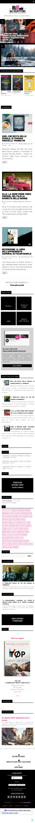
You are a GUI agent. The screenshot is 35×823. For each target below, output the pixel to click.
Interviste (28, 525)
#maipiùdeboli (6, 513)
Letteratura (15, 528)
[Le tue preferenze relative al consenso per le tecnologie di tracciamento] (32, 820)
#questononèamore (7, 516)
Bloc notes (11, 519)
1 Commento (4, 258)
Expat (24, 522)
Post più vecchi (17, 285)
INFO (17, 696)
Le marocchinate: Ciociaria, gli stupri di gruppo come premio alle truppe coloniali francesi (18, 602)
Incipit (17, 525)
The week (26, 544)
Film (29, 522)
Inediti (22, 525)
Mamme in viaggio (6, 531)
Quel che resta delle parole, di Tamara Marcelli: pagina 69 (14, 138)
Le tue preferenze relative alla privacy (18, 810)
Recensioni (26, 541)
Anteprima (15, 516)
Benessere (5, 519)
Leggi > (4, 162)
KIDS (9, 528)
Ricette (4, 544)
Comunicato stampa (7, 522)
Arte (21, 516)
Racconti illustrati (7, 541)
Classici (23, 519)
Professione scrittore (8, 538)
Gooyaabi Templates (15, 802)
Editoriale (19, 522)
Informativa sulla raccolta (10, 813)
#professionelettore (26, 513)
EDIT (9, 145)
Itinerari (5, 528)
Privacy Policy (13, 784)
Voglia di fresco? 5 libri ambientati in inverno (14, 59)
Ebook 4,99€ (17, 691)
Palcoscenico (11, 534)
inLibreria (15, 547)
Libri (21, 528)
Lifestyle (26, 528)
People (17, 534)
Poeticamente (24, 534)
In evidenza (12, 525)
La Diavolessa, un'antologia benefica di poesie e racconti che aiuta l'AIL (15, 36)
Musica (4, 534)
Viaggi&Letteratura (7, 547)
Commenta (4, 145)
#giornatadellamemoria (24, 510)
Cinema (17, 519)
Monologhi (20, 531)
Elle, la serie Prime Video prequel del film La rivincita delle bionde (16, 196)
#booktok (15, 510)
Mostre (26, 531)
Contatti (11, 806)
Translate (13, 502)
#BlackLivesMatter (7, 510)
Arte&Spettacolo (28, 516)
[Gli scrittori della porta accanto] (17, 9)
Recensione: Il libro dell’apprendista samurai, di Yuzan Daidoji (16, 251)
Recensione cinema (18, 541)
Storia (20, 544)
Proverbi (17, 538)
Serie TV (15, 544)
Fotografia (5, 525)
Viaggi (30, 544)
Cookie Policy (22, 784)
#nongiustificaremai (15, 513)
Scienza (9, 544)
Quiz (22, 538)
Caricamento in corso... (8, 449)
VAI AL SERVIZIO (17, 366)
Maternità (14, 531)
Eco (14, 522)
